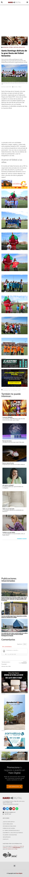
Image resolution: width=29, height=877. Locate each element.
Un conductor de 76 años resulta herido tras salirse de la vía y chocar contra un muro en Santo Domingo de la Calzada (14, 634)
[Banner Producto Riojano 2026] (14, 44)
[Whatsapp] (16, 808)
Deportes (5, 47)
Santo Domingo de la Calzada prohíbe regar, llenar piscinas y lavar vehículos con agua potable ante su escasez (14, 599)
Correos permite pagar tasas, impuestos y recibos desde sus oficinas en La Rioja (14, 616)
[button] (14, 866)
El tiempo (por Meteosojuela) (11, 830)
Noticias (16, 47)
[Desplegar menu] (27, 2)
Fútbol (11, 47)
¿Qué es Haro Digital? (9, 821)
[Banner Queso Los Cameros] (14, 692)
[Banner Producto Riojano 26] (14, 729)
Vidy (19, 390)
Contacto (5, 839)
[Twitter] (7, 808)
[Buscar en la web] (2, 2)
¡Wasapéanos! (7, 837)
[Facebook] (4, 808)
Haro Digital (19, 873)
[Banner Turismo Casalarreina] (14, 188)
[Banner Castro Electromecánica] (14, 367)
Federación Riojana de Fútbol (12, 389)
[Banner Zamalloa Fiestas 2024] (14, 748)
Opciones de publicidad (9, 826)
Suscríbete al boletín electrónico (13, 832)
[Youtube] (13, 808)
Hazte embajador (8, 823)
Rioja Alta (22, 47)
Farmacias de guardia (9, 828)
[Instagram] (10, 808)
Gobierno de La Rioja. (12, 849)
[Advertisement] (14, 19)
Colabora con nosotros (10, 834)
